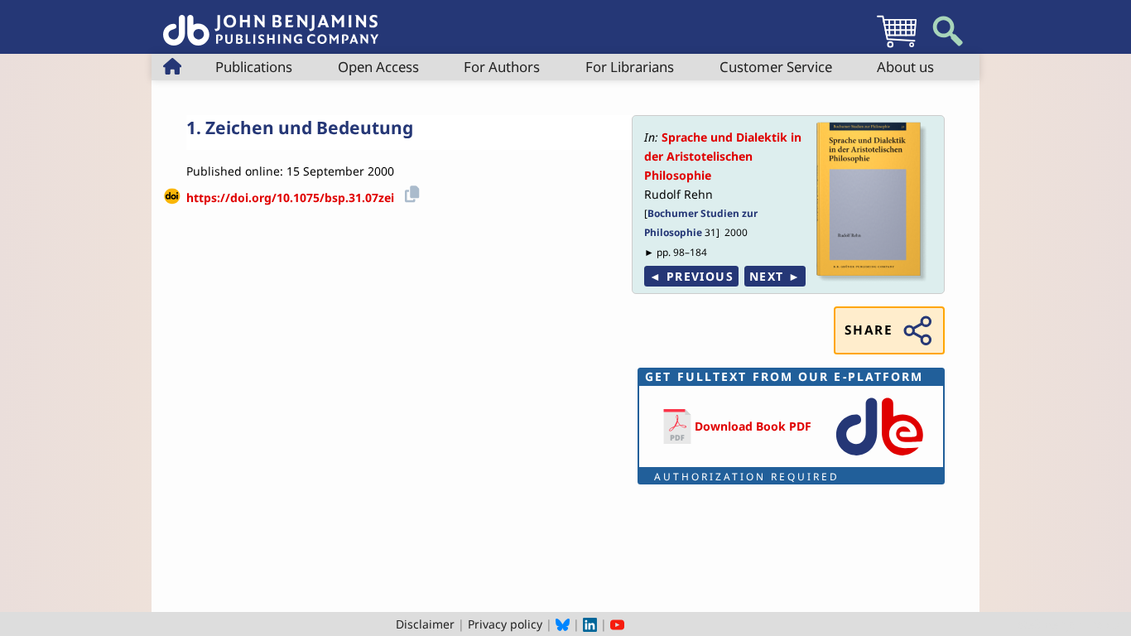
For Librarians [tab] (629, 66)
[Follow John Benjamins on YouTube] (617, 624)
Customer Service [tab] (776, 66)
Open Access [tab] (378, 66)
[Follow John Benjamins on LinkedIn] (590, 624)
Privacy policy (505, 624)
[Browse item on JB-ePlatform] (879, 457)
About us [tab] (905, 66)
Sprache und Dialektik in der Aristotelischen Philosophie (722, 156)
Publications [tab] (253, 66)
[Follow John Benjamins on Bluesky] (563, 624)
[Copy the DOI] (409, 192)
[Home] (270, 21)
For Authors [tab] (502, 66)
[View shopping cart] (897, 47)
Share (869, 330)
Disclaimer (425, 624)
